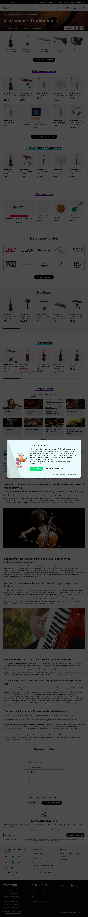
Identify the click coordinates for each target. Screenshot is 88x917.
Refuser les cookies (52, 468)
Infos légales (54, 474)
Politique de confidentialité (68, 474)
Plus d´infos (66, 468)
